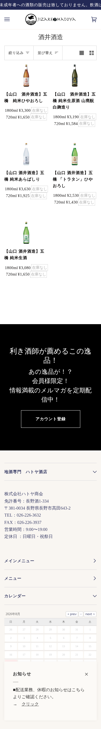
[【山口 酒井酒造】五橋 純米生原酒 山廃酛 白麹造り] (75, 76)
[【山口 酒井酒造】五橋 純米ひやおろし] (26, 76)
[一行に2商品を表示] (91, 53)
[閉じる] (89, 671)
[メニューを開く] (12, 19)
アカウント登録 (51, 418)
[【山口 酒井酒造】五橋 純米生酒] (26, 233)
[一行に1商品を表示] (81, 53)
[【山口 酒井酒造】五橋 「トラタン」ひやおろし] (74, 154)
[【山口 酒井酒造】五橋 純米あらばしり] (26, 154)
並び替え (45, 53)
